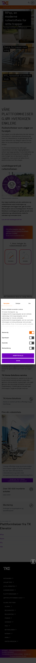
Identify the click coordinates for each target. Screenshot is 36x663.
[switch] (31, 337)
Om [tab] (29, 303)
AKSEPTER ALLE (18, 355)
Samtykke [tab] (6, 303)
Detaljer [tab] (18, 303)
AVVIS (18, 361)
